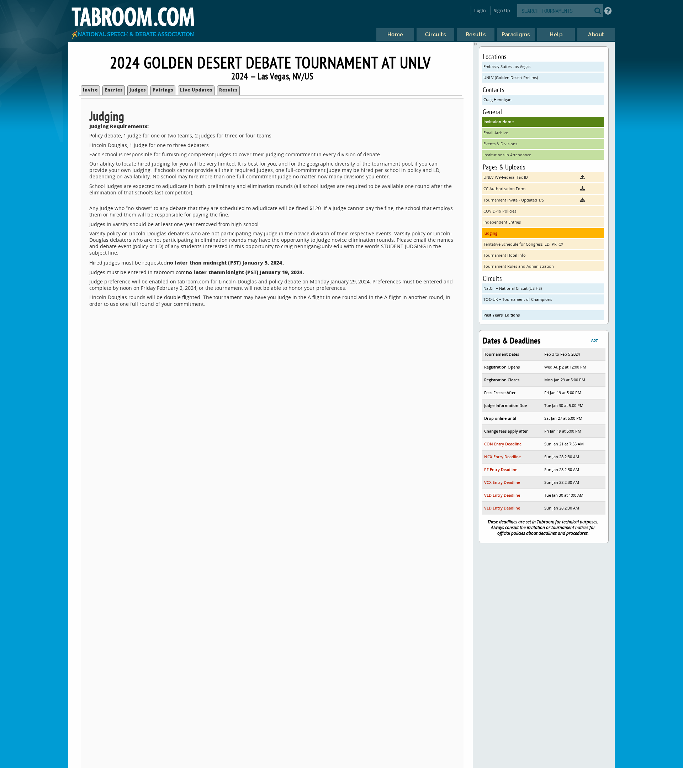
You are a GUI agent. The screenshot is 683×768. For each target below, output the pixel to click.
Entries (114, 90)
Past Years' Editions (501, 315)
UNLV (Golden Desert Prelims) (510, 77)
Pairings (163, 90)
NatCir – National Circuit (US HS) (512, 288)
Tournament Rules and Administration (518, 266)
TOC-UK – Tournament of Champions (517, 299)
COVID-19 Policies (499, 211)
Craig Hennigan (497, 99)
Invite (90, 90)
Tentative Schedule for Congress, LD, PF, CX (523, 244)
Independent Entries (502, 222)
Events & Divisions (500, 143)
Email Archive (495, 132)
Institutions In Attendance (507, 154)
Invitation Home (498, 121)
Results (228, 90)
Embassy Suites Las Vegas (506, 66)
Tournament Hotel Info (504, 255)
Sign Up (502, 10)
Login (480, 10)
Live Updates (196, 90)
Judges (137, 90)
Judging (490, 233)
